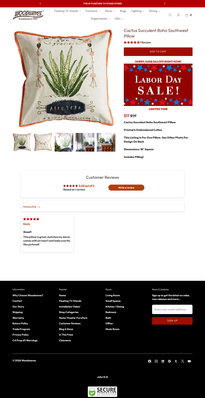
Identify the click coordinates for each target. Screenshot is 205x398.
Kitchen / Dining (115, 306)
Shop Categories (68, 312)
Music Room (112, 329)
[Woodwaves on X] (182, 361)
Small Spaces (113, 300)
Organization (99, 19)
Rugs (123, 11)
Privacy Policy (20, 334)
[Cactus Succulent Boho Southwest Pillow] (63, 79)
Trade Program (21, 329)
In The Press (66, 334)
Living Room (113, 295)
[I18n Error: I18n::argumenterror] (21, 142)
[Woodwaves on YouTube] (189, 361)
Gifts (118, 19)
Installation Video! (69, 306)
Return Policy (20, 323)
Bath (108, 317)
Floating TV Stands (66, 11)
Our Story (18, 306)
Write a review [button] (126, 187)
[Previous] (40, 3)
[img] (31, 219)
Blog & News (66, 329)
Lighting (136, 11)
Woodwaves (29, 360)
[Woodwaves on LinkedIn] (163, 361)
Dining (153, 11)
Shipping (17, 312)
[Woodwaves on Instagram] (156, 361)
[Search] (170, 15)
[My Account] (178, 15)
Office (109, 323)
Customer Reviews (70, 323)
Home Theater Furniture (73, 317)
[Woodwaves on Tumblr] (176, 361)
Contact (17, 300)
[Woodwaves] (28, 15)
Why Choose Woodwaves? (27, 295)
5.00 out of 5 (86, 185)
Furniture (92, 11)
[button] (132, 42)
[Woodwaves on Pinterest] (169, 361)
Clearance (65, 340)
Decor (109, 11)
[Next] (164, 3)
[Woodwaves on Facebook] (149, 361)
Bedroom (111, 312)
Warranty (18, 317)
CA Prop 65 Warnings (25, 340)
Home (62, 295)
